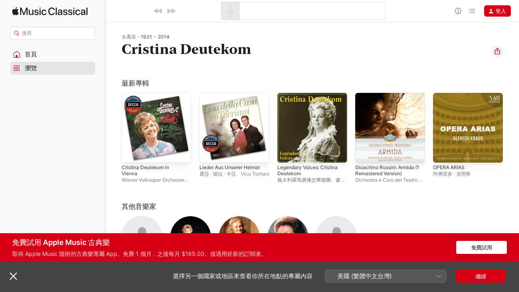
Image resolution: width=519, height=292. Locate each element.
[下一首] (171, 10)
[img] (50, 11)
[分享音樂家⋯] (497, 51)
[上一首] (158, 10)
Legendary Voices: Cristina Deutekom (311, 99)
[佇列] (471, 11)
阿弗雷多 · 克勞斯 (452, 174)
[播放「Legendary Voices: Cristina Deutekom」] (287, 152)
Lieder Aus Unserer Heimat (233, 96)
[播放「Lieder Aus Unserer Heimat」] (210, 152)
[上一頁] (113, 128)
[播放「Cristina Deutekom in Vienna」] (132, 152)
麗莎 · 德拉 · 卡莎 (217, 174)
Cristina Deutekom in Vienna (148, 99)
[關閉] (13, 276)
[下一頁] (511, 128)
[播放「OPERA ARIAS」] (443, 152)
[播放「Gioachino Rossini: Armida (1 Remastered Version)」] (365, 152)
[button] (53, 54)
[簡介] (458, 11)
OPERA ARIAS (450, 96)
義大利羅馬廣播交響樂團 (304, 180)
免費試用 (481, 247)
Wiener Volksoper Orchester (153, 180)
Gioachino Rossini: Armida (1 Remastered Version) (387, 99)
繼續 (481, 276)
